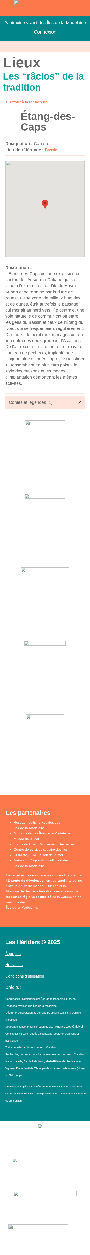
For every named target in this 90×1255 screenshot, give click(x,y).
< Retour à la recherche (26, 102)
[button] (45, 46)
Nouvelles (14, 965)
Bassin (51, 150)
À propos (13, 954)
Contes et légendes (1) (31, 402)
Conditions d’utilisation (24, 976)
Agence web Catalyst (69, 1026)
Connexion (45, 32)
